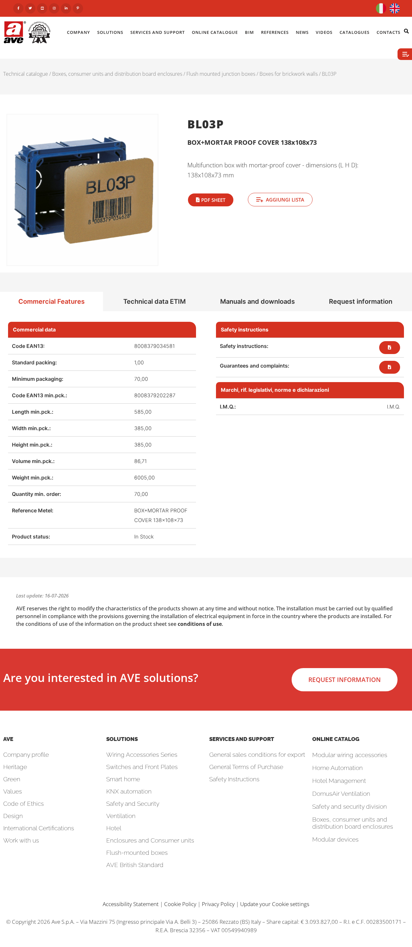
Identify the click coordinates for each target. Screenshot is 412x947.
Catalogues (355, 32)
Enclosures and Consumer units (150, 840)
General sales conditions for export (257, 754)
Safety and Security (132, 803)
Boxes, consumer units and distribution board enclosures (117, 73)
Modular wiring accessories (349, 754)
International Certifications (38, 828)
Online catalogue (215, 32)
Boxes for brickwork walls (288, 73)
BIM (249, 32)
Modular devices (335, 839)
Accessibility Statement (131, 904)
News (302, 32)
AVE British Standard (135, 864)
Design (13, 815)
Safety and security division (349, 806)
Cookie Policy (180, 904)
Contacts (388, 32)
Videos (324, 32)
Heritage (15, 766)
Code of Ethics (23, 803)
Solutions (110, 32)
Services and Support (157, 32)
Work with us (21, 840)
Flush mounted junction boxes (220, 73)
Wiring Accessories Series (141, 754)
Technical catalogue (25, 73)
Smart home (123, 779)
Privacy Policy (218, 904)
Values (12, 791)
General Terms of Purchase (246, 766)
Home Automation (337, 767)
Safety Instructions (234, 779)
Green (11, 779)
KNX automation (129, 791)
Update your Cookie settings (274, 904)
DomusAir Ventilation (341, 793)
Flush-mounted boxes (137, 852)
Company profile (26, 754)
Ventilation (121, 815)
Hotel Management (339, 780)
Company (78, 32)
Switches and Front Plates (142, 766)
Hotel (113, 828)
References (275, 32)
